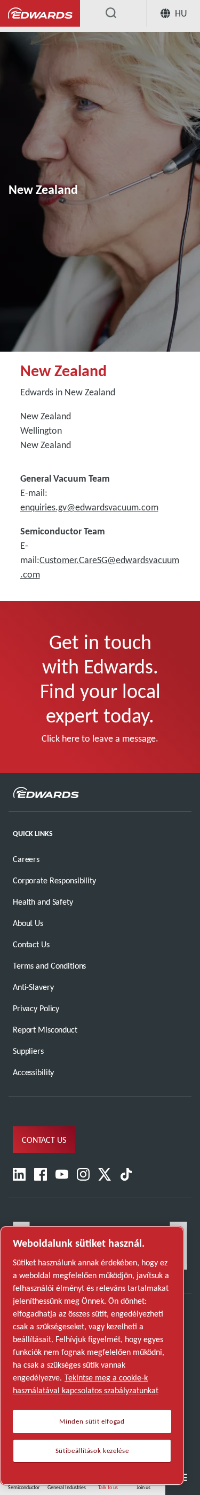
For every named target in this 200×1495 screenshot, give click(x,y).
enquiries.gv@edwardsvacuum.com (89, 507)
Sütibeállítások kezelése (92, 1451)
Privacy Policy (36, 1008)
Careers (26, 859)
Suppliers (28, 1051)
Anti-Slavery (33, 987)
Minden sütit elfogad (91, 1421)
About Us (28, 923)
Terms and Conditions (49, 966)
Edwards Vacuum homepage (40, 14)
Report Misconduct (45, 1030)
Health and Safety (43, 902)
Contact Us (31, 944)
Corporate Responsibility (54, 880)
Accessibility (33, 1072)
